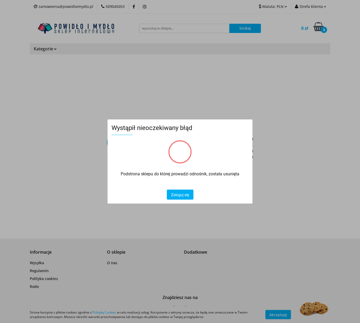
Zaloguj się (180, 194)
